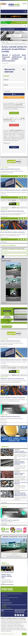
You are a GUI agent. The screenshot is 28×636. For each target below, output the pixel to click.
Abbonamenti (14, 125)
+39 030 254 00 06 (6, 599)
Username (5, 79)
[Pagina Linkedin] (15, 615)
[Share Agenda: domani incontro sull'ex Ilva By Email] (19, 176)
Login (14, 94)
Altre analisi (4, 502)
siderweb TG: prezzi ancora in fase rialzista (12, 211)
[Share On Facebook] (26, 176)
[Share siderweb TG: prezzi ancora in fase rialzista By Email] (19, 218)
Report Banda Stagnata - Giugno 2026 (10, 520)
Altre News (3, 241)
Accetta (24, 633)
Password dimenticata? (14, 97)
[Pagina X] (23, 615)
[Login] (3, 257)
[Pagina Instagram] (18, 615)
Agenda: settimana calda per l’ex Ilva (10, 416)
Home (3, 42)
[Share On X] (23, 176)
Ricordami (7, 91)
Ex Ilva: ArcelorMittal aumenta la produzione (13, 232)
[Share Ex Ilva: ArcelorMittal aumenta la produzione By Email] (19, 239)
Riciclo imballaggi (5, 563)
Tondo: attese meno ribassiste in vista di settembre (19, 463)
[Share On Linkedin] (21, 176)
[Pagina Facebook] (20, 615)
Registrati (14, 147)
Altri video (3, 302)
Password (5, 85)
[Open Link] (4, 3)
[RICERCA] (25, 25)
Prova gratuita (14, 113)
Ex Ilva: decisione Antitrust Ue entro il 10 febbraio (14, 190)
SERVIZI (2, 616)
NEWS (2, 612)
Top (7, 42)
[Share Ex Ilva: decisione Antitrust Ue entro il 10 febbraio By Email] (19, 197)
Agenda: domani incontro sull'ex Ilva (10, 169)
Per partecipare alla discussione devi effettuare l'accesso (13, 248)
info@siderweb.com (6, 600)
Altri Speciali (4, 523)
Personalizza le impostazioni (7, 633)
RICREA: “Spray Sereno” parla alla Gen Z (6, 576)
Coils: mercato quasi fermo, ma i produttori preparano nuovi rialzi (20, 494)
